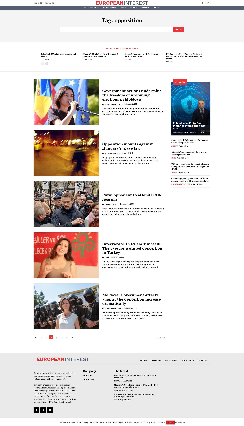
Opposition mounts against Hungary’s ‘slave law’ (127, 146)
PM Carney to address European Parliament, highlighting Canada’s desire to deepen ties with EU (184, 56)
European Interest (180, 132)
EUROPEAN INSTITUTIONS (180, 184)
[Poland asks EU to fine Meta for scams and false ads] (190, 108)
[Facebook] (202, 3)
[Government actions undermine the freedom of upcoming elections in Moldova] (66, 102)
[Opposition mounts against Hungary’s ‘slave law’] (66, 153)
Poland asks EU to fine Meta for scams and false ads (58, 55)
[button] (49, 3)
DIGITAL (117, 381)
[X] (208, 3)
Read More (180, 422)
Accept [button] (170, 422)
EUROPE (105, 257)
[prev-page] (42, 63)
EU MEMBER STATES (111, 153)
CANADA (174, 172)
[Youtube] (50, 410)
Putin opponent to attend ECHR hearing (132, 197)
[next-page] (46, 63)
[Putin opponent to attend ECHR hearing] (66, 204)
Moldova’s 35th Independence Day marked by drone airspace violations (100, 55)
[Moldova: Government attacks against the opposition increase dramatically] (66, 306)
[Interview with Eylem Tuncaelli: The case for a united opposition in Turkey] (66, 255)
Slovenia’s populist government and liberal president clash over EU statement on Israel (190, 179)
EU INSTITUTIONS (110, 204)
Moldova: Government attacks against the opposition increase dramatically (131, 299)
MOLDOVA (174, 146)
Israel (173, 158)
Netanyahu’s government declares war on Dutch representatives (141, 55)
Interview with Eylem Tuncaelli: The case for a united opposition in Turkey (132, 248)
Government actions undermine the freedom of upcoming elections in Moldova (132, 95)
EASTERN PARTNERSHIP (112, 104)
